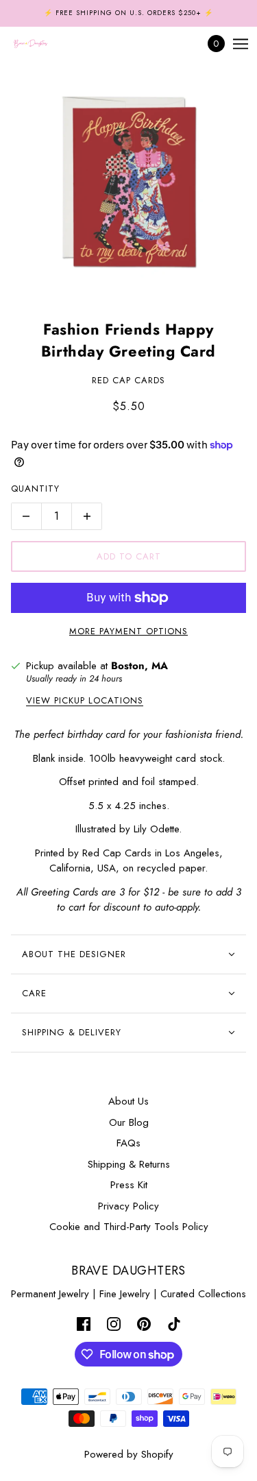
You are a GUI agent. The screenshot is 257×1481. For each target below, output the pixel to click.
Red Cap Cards (128, 380)
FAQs (128, 1143)
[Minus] (26, 516)
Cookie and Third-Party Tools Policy (128, 1226)
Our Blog (129, 1122)
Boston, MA (139, 665)
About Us (128, 1101)
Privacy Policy (128, 1206)
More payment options (128, 631)
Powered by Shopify (128, 1454)
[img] (84, 1324)
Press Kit (128, 1184)
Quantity (35, 488)
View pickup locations (84, 701)
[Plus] (87, 516)
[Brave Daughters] (42, 44)
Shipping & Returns (129, 1164)
